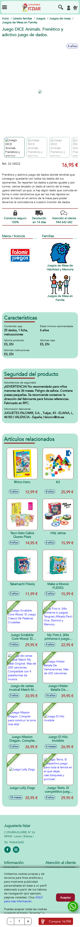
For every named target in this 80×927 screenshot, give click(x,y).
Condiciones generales (60, 867)
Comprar (60, 921)
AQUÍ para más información (23, 899)
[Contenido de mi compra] (75, 7)
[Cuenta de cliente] (68, 7)
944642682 (16, 842)
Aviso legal (11, 867)
